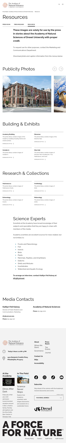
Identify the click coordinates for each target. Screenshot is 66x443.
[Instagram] (44, 379)
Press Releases (19, 24)
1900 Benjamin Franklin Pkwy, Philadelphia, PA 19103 (17, 358)
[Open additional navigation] (62, 4)
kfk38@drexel (18, 278)
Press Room (6, 24)
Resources (31, 24)
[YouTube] (61, 379)
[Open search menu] (59, 4)
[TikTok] (53, 379)
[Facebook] (36, 379)
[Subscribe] (61, 397)
